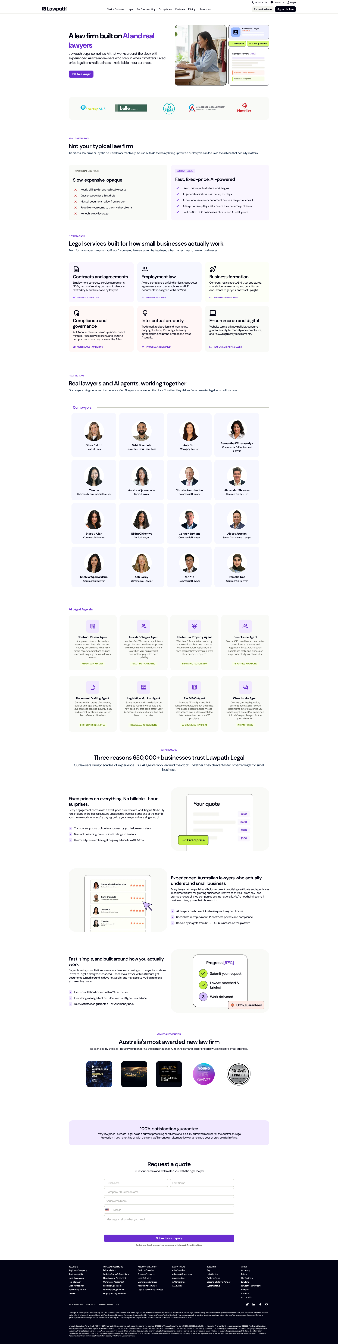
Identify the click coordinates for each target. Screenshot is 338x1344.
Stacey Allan (94, 533)
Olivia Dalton (94, 445)
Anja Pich (189, 445)
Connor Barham (189, 533)
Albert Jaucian (237, 533)
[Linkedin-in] (253, 1304)
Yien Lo (94, 490)
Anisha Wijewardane (141, 490)
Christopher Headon (189, 490)
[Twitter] (247, 1304)
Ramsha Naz (237, 577)
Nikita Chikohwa (141, 533)
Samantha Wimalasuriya (237, 443)
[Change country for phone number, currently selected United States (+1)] (108, 1210)
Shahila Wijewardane (94, 577)
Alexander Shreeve (237, 490)
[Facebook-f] (260, 1304)
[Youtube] (266, 1304)
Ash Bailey (141, 577)
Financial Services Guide (90, 1336)
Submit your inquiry (169, 1238)
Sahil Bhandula (141, 445)
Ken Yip (189, 577)
